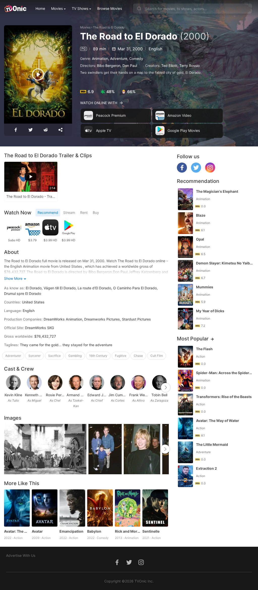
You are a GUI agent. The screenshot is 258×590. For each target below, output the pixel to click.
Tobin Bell (159, 395)
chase (138, 356)
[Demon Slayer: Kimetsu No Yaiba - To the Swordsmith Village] (185, 271)
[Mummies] (185, 295)
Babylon (94, 531)
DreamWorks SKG (39, 328)
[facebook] (182, 171)
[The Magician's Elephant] (185, 199)
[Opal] (185, 247)
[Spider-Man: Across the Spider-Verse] (185, 380)
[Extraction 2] (185, 476)
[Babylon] (100, 508)
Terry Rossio (189, 65)
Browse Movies (109, 8)
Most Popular (193, 339)
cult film (156, 356)
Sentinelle (150, 531)
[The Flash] (185, 357)
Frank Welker (138, 395)
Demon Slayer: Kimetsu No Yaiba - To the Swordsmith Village (224, 263)
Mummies (204, 287)
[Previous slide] (7, 387)
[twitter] (196, 171)
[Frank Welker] (138, 382)
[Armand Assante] (76, 382)
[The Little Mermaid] (185, 452)
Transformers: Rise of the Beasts (224, 397)
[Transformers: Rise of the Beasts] (185, 404)
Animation (100, 58)
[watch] (38, 74)
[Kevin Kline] (13, 382)
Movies (57, 8)
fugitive (120, 356)
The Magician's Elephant (217, 191)
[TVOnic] (15, 9)
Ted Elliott (169, 65)
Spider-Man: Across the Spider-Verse (224, 373)
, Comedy (135, 58)
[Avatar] (44, 508)
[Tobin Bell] (159, 382)
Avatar (37, 531)
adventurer (13, 356)
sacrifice (54, 356)
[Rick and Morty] (128, 508)
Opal (200, 239)
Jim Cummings (117, 395)
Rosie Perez (55, 395)
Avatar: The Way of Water (17, 531)
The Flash (204, 349)
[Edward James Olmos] (96, 382)
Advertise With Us (20, 555)
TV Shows (80, 8)
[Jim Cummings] (117, 382)
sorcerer (34, 356)
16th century (98, 356)
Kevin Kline (13, 395)
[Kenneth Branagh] (34, 382)
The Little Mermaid (212, 444)
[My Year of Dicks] (185, 319)
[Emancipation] (72, 508)
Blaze (200, 215)
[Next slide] (165, 387)
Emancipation (71, 531)
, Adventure (117, 58)
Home (40, 8)
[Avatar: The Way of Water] (17, 508)
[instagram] (210, 171)
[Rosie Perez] (55, 382)
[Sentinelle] (155, 508)
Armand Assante (76, 395)
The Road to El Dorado (108, 27)
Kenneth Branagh (34, 395)
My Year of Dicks (210, 311)
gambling (75, 356)
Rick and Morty (128, 531)
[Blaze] (185, 223)
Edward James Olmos (96, 395)
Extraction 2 (206, 468)
